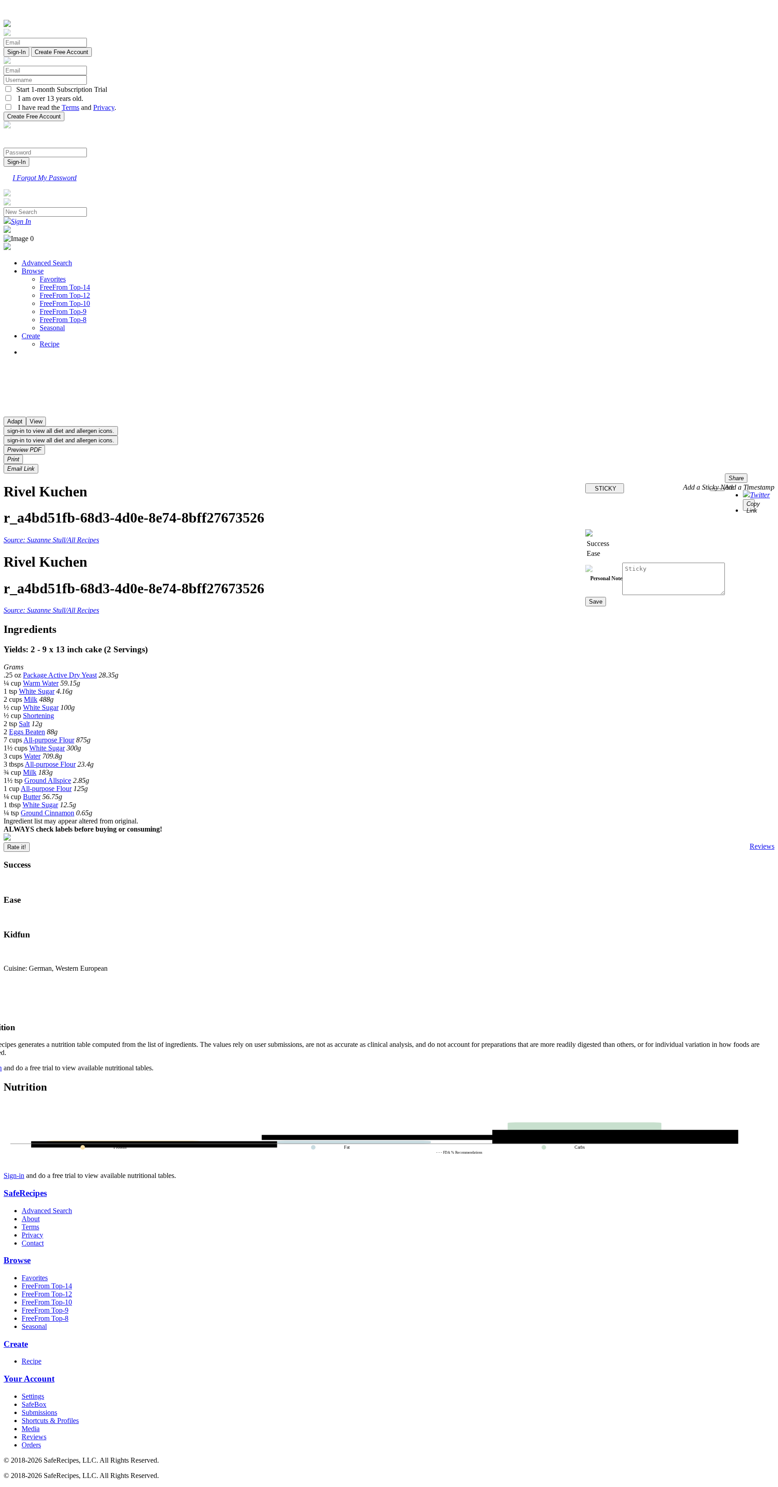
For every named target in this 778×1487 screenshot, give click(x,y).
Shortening (38, 715)
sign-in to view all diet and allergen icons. (60, 430)
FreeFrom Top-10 (65, 303)
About (31, 1219)
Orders (31, 1445)
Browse (33, 271)
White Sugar (36, 691)
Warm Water (41, 683)
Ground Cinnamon (47, 813)
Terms (70, 107)
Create (31, 336)
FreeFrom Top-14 (65, 287)
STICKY (604, 488)
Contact (33, 1243)
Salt (24, 724)
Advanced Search (47, 263)
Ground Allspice (47, 780)
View (36, 421)
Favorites (53, 279)
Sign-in (14, 1175)
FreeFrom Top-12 (65, 295)
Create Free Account (61, 52)
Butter (32, 796)
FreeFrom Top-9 (63, 311)
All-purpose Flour (48, 740)
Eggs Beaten (27, 732)
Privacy (103, 107)
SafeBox (34, 1404)
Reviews (762, 846)
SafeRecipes (25, 1193)
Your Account (29, 1378)
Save (595, 601)
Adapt (15, 421)
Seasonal (52, 328)
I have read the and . (64, 107)
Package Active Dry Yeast (60, 675)
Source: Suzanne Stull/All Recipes (51, 540)
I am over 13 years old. (48, 98)
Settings (33, 1396)
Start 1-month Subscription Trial (60, 89)
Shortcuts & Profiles (50, 1420)
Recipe (49, 344)
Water (32, 756)
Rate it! (16, 847)
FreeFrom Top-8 (63, 319)
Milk (30, 699)
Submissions (39, 1412)
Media (31, 1428)
